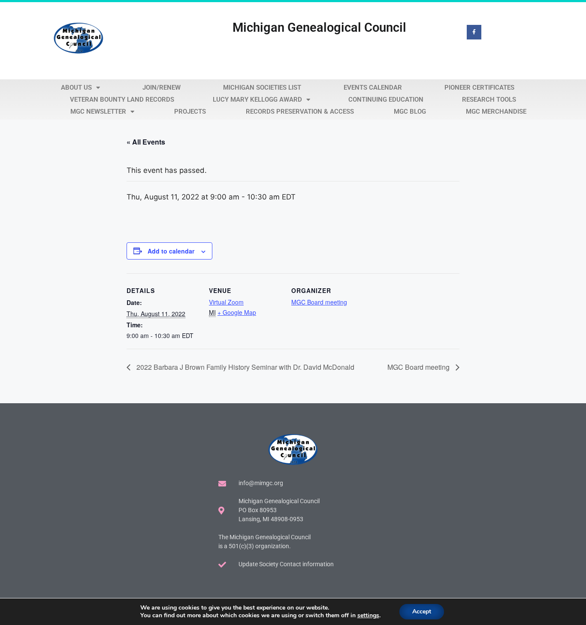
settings (368, 615)
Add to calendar (171, 251)
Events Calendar (373, 87)
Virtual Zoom (226, 302)
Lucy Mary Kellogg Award (257, 99)
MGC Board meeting (319, 302)
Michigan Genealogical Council (319, 27)
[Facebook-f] (474, 32)
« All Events (146, 142)
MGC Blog (410, 111)
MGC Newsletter (98, 111)
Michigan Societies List (262, 87)
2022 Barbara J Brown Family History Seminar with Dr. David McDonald (244, 367)
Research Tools (489, 99)
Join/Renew (161, 87)
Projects (190, 111)
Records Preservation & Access (300, 111)
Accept (421, 611)
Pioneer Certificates (479, 87)
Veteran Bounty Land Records (122, 99)
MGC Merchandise (496, 111)
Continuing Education (385, 99)
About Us (76, 87)
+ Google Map (236, 312)
